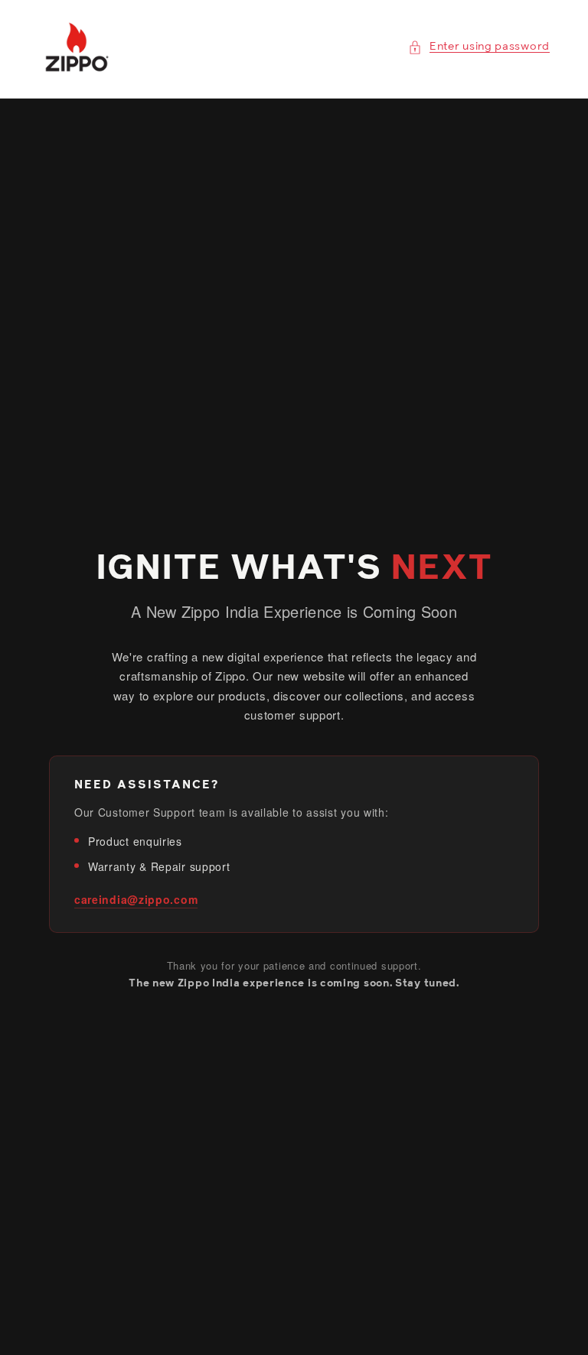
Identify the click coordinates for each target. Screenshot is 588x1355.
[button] (479, 47)
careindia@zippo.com (136, 899)
